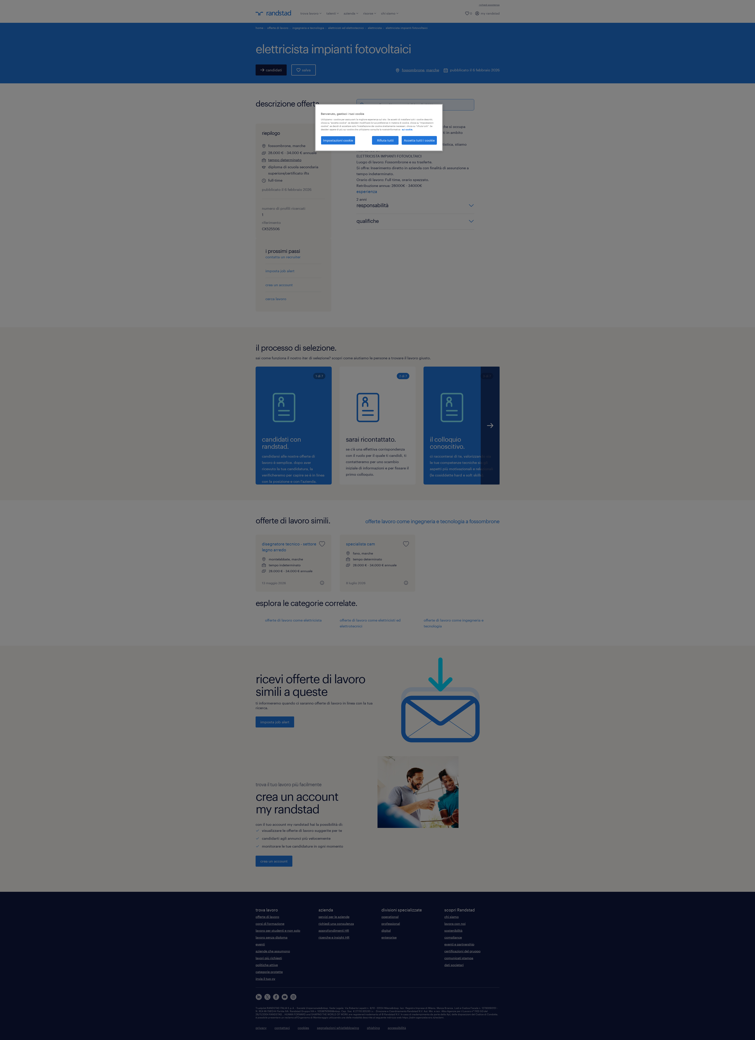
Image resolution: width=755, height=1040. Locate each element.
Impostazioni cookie (338, 140)
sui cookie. (407, 129)
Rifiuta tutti (385, 140)
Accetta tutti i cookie (419, 140)
